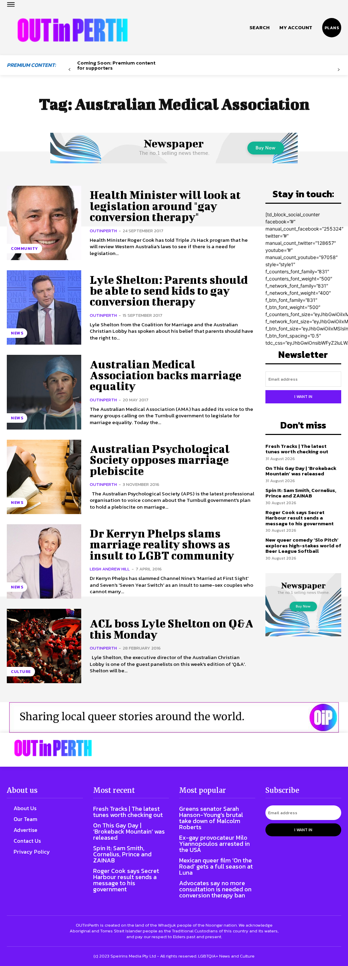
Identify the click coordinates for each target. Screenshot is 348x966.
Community (24, 248)
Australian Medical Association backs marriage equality (165, 375)
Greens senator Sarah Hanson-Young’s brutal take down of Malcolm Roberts (211, 818)
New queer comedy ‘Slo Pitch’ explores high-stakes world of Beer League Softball (303, 545)
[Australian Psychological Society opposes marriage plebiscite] (44, 477)
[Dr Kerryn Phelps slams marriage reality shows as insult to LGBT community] (44, 561)
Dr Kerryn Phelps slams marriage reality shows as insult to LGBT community (162, 544)
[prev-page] (69, 70)
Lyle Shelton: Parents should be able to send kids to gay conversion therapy (169, 290)
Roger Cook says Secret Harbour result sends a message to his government (299, 517)
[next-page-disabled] (338, 70)
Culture (21, 672)
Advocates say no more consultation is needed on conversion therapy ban (215, 889)
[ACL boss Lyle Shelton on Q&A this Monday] (44, 646)
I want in (303, 397)
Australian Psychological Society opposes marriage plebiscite (159, 459)
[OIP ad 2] (174, 717)
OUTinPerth (103, 230)
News (17, 333)
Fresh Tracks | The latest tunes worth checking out (296, 449)
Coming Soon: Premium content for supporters (116, 65)
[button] (259, 27)
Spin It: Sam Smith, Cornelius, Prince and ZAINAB (300, 493)
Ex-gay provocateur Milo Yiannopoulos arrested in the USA (214, 843)
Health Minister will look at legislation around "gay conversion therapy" (165, 205)
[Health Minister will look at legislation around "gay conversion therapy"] (44, 223)
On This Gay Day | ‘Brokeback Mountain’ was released (300, 471)
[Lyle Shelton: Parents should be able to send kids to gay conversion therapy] (44, 307)
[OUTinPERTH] (72, 30)
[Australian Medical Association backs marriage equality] (44, 392)
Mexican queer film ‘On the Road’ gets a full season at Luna (216, 866)
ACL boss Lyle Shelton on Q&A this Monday (171, 628)
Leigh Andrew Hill (110, 569)
